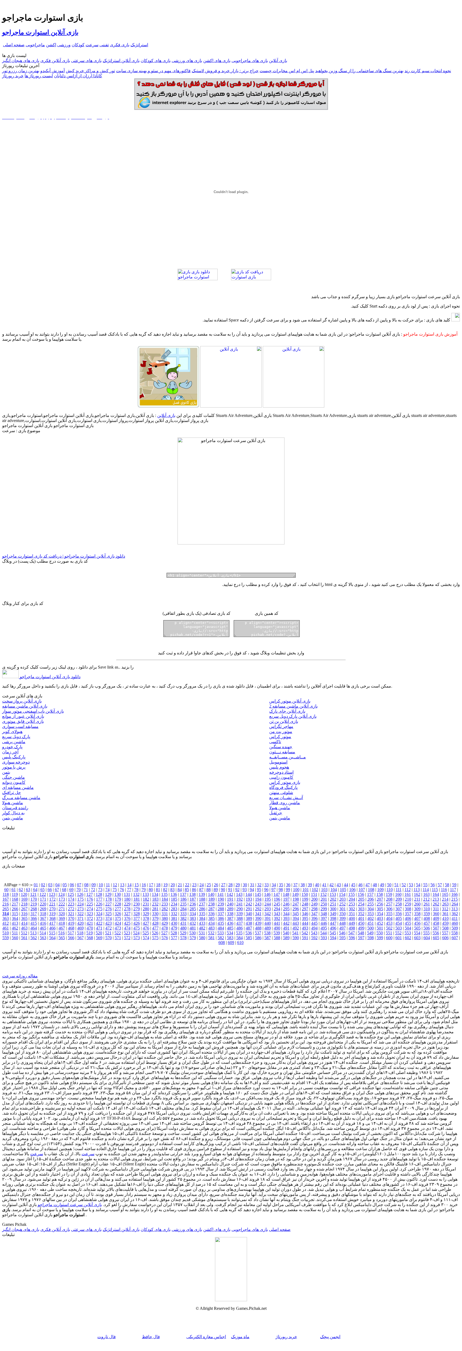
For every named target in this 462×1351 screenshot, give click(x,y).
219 (33, 904)
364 (15, 918)
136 (174, 894)
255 (370, 904)
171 (43, 899)
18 (158, 884)
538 (267, 933)
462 (15, 928)
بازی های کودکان (156, 60)
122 (43, 894)
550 (379, 933)
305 (380, 909)
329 (146, 913)
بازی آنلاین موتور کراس (289, 701)
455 (408, 923)
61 (13, 889)
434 (211, 923)
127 (89, 894)
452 (380, 923)
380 (164, 918)
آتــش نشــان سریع (286, 797)
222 (62, 904)
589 (286, 937)
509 (455, 928)
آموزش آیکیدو (52, 70)
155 (351, 894)
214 (445, 899)
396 (314, 918)
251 (333, 904)
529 (183, 933)
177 (99, 899)
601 (398, 937)
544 (323, 933)
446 (324, 923)
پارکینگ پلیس (13, 757)
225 (90, 904)
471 (99, 928)
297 (305, 909)
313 (454, 909)
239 (221, 904)
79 (143, 889)
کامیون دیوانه (13, 782)
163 (426, 894)
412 (5, 923)
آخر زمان (10, 752)
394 (295, 918)
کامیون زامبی (281, 777)
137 (183, 894)
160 (398, 894)
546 (342, 933)
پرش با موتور (13, 767)
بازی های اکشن (216, 60)
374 (108, 918)
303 (361, 909)
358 (417, 913)
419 (71, 923)
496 (333, 928)
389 (249, 918)
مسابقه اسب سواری (20, 726)
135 (164, 894)
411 (455, 918)
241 (239, 904)
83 (172, 889)
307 (398, 909)
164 (436, 894)
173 (62, 899)
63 (28, 889)
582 (221, 937)
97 (273, 889)
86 (194, 889)
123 (52, 894)
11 (108, 884)
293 (267, 909)
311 (436, 909)
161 (408, 894)
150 (305, 894)
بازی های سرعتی (86, 60)
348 (324, 913)
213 (436, 899)
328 (136, 913)
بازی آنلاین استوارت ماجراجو (40, 32)
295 (286, 909)
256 (380, 904)
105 (343, 889)
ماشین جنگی (13, 777)
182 (146, 899)
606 (445, 937)
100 (296, 889)
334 (193, 913)
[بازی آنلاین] (293, 406)
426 (136, 923)
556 (436, 933)
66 (50, 889)
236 (193, 904)
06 (72, 884)
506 (427, 928)
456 (417, 923)
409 (436, 918)
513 (33, 933)
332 (174, 913)
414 (24, 923)
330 (155, 913)
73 (100, 889)
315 (15, 913)
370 (71, 918)
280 (146, 909)
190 (221, 899)
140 (211, 894)
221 (52, 904)
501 (380, 928)
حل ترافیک (11, 792)
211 (417, 899)
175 (80, 899)
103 (324, 889)
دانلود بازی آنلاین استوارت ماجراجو (49, 676)
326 (118, 913)
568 (90, 937)
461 (5, 928)
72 (93, 889)
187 (193, 899)
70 (78, 889)
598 (370, 937)
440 (267, 923)
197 (286, 899)
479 (174, 928)
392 (277, 918)
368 (52, 918)
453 (389, 923)
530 (192, 933)
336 (211, 913)
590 (295, 937)
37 (295, 884)
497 (342, 928)
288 (221, 909)
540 (286, 933)
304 (370, 909)
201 (324, 899)
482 (202, 928)
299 (324, 909)
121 (33, 894)
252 (342, 904)
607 (455, 937)
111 (399, 889)
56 (432, 884)
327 (127, 913)
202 (333, 899)
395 (305, 918)
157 (370, 894)
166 (454, 894)
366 (33, 918)
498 (352, 928)
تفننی (104, 45)
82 (165, 889)
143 (239, 894)
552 (398, 933)
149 (295, 894)
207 (380, 899)
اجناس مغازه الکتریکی (206, 1336)
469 (80, 928)
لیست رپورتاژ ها (39, 76)
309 (417, 909)
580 (202, 937)
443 (295, 923)
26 (216, 884)
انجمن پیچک (330, 1336)
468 (71, 928)
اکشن (51, 45)
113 (417, 889)
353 (370, 913)
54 (418, 884)
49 (382, 884)
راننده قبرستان (15, 807)
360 (436, 913)
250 (324, 904)
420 (80, 923)
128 (99, 894)
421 (90, 923)
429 (164, 923)
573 (136, 937)
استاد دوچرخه (281, 772)
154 (342, 894)
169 (24, 899)
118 (6, 894)
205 (361, 899)
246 (286, 904)
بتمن (6, 772)
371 (80, 918)
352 (361, 913)
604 (427, 937)
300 (333, 909)
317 (33, 913)
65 (42, 889)
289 (230, 909)
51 (396, 884)
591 (305, 937)
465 (43, 928)
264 (455, 904)
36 (288, 884)
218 (24, 904)
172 (52, 899)
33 (266, 884)
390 (258, 918)
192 (239, 899)
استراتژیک (139, 45)
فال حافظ (151, 1336)
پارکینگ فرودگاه (283, 787)
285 (193, 909)
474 (127, 928)
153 (333, 894)
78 (136, 889)
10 (101, 884)
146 (267, 894)
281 (155, 909)
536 (248, 933)
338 (230, 913)
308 (408, 909)
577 (174, 937)
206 (370, 899)
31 (252, 884)
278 (127, 909)
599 (380, 937)
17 (151, 884)
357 (408, 913)
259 (408, 904)
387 (230, 918)
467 (62, 928)
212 (426, 899)
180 (127, 899)
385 (211, 918)
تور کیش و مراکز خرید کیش (90, 70)
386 (221, 918)
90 (223, 889)
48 (375, 884)
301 (342, 909)
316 (24, 913)
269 (43, 909)
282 (164, 909)
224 (80, 904)
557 (445, 933)
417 (52, 923)
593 (324, 937)
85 (187, 889)
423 (108, 923)
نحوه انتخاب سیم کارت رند (428, 70)
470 (90, 928)
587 (267, 937)
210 (408, 899)
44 (346, 884)
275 (99, 909)
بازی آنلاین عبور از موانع (23, 716)
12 (115, 884)
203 (342, 899)
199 (305, 899)
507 (436, 928)
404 (389, 918)
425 (127, 923)
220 (43, 904)
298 (314, 909)
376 (127, 918)
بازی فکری (119, 45)
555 (426, 933)
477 (155, 928)
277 (118, 909)
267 (24, 909)
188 (202, 899)
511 (15, 933)
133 (146, 894)
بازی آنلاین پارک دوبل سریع (293, 716)
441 (277, 923)
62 (21, 889)
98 (281, 889)
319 (52, 913)
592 (314, 937)
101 (305, 889)
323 (90, 913)
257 (389, 904)
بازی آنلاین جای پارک (287, 711)
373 (99, 918)
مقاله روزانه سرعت (20, 976)
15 (136, 884)
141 (220, 894)
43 (339, 884)
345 (295, 913)
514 (43, 933)
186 (183, 899)
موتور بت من (280, 731)
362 (455, 913)
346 (305, 913)
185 (174, 899)
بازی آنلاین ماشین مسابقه (24, 706)
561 (24, 937)
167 (5, 899)
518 (80, 933)
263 (445, 904)
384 (202, 918)
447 (333, 923)
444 (305, 923)
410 (445, 918)
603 (417, 937)
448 (342, 923)
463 (24, 928)
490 (277, 928)
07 (79, 884)
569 (99, 937)
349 (333, 913)
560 (15, 937)
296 (295, 909)
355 (389, 913)
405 (398, 918)
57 (440, 884)
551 (389, 933)
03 (50, 884)
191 (230, 899)
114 (426, 889)
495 (324, 928)
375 (118, 918)
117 (453, 889)
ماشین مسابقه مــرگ (21, 797)
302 (352, 909)
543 (314, 933)
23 (194, 884)
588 (277, 937)
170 (33, 899)
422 (99, 923)
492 (295, 928)
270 (52, 909)
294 (277, 909)
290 (239, 909)
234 (174, 904)
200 (314, 899)
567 (80, 937)
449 (352, 923)
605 (436, 937)
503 (398, 928)
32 (259, 884)
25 (209, 884)
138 (192, 894)
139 (202, 894)
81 (158, 889)
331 (164, 913)
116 (444, 889)
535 (239, 933)
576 (164, 937)
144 (248, 894)
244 (267, 904)
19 (165, 884)
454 (398, 923)
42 (331, 884)
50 (389, 884)
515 (52, 933)
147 (277, 894)
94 (252, 889)
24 (201, 884)
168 (15, 899)
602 (408, 937)
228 (118, 904)
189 (211, 899)
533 (220, 933)
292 (258, 909)
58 (447, 884)
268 (33, 909)
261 (427, 904)
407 (417, 918)
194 (258, 899)
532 (211, 933)
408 (427, 918)
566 (71, 937)
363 (5, 918)
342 (267, 913)
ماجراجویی (35, 45)
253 (352, 904)
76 (122, 889)
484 (221, 928)
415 (33, 923)
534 (230, 933)
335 (202, 913)
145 (258, 894)
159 (389, 894)
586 (258, 937)
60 (6, 889)
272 (71, 909)
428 (155, 923)
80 (151, 889)
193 (249, 899)
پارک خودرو (12, 746)
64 (35, 889)
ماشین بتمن (12, 818)
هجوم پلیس (279, 767)
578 (183, 937)
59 (454, 884)
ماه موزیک (240, 1336)
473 (118, 928)
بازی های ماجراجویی (250, 60)
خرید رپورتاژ (13, 76)
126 (80, 894)
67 (57, 889)
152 (323, 894)
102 (315, 889)
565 (62, 937)
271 (62, 909)
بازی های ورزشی (187, 60)
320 (62, 913)
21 (180, 884)
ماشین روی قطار (284, 802)
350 (342, 913)
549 (370, 933)
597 (361, 937)
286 (202, 909)
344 (286, 913)
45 (353, 884)
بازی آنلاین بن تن (283, 721)
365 (24, 918)
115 (435, 889)
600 (389, 937)
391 (267, 918)
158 (379, 894)
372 (90, 918)
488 (258, 928)
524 (136, 933)
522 (117, 933)
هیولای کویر (12, 731)
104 (333, 889)
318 (43, 913)
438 (249, 923)
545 (333, 933)
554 (417, 933)
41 (324, 884)
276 (108, 909)
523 (127, 933)
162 (417, 894)
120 (24, 894)
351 (352, 913)
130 (117, 894)
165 (445, 894)
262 (436, 904)
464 (33, 928)
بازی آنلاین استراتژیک (121, 60)
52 (404, 884)
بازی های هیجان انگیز (20, 60)
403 (380, 918)
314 (5, 913)
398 (333, 918)
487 (249, 928)
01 (36, 884)
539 (277, 933)
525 (146, 933)
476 (146, 928)
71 (86, 889)
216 (5, 904)
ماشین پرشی (13, 741)
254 (361, 904)
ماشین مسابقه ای (18, 787)
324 (99, 913)
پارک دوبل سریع (16, 736)
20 (173, 884)
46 (360, 884)
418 (62, 923)
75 (115, 889)
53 (411, 884)
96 (266, 889)
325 (108, 913)
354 (380, 913)
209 (398, 899)
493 (305, 928)
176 (90, 899)
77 (129, 889)
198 (295, 899)
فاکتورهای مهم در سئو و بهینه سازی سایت (153, 70)
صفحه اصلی (14, 45)
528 (174, 933)
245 (277, 904)
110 (390, 889)
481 (193, 928)
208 (389, 899)
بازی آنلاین (278, 60)
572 (127, 937)
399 (342, 918)
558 (454, 933)
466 (52, 928)
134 (155, 894)
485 (230, 928)
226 (99, 904)
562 (33, 937)
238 (211, 904)
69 (71, 889)
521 (108, 933)
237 (202, 904)
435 (221, 923)
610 (240, 942)
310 (427, 909)
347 (314, 913)
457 (427, 923)
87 (201, 889)
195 (267, 899)
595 (342, 937)
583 (230, 937)
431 (183, 923)
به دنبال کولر (13, 813)
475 (136, 928)
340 (249, 913)
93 (244, 889)
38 (303, 884)
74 (107, 889)
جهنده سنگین (280, 746)
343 (277, 913)
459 (445, 923)
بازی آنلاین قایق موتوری (23, 721)
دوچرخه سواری (16, 762)
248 (305, 904)
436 (230, 923)
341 (258, 913)
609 (231, 942)
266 (15, 909)
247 (295, 904)
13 (122, 884)
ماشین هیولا (12, 802)
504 (408, 928)
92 (237, 889)
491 (286, 928)
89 (216, 889)
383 (193, 918)
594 (333, 937)
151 (314, 894)
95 (259, 889)
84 (180, 889)
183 (155, 899)
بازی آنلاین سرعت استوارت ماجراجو (70, 1204)
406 (408, 918)
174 (71, 899)
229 (127, 904)
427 (146, 923)
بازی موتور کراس (284, 782)
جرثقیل (275, 813)
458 (436, 923)
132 (136, 894)
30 (245, 884)
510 (5, 933)
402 (370, 918)
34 (274, 884)
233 (164, 904)
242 (249, 904)
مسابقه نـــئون (282, 752)
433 (202, 923)
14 (129, 884)
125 (71, 894)
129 (108, 894)
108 (371, 889)
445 (314, 923)
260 (417, 904)
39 (310, 884)
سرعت (92, 45)
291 (249, 909)
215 (454, 899)
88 (208, 889)
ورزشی (64, 45)
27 (223, 884)
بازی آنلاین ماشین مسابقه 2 (293, 706)
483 (211, 928)
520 (99, 933)
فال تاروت (106, 1336)
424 (118, 923)
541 (295, 933)
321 (71, 913)
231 (146, 904)
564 (52, 937)
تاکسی (275, 741)
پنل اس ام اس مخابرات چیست (287, 70)
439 (258, 923)
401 (361, 918)
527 (164, 933)
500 (370, 928)
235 (183, 904)
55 (425, 884)
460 (455, 923)
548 (361, 933)
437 (239, 923)
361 (445, 913)
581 (211, 937)
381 (174, 918)
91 (230, 889)
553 (408, 933)
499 (361, 928)
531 (202, 933)
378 (146, 918)
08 (86, 884)
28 (230, 884)
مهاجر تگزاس (281, 726)
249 (314, 904)
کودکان (78, 45)
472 (108, 928)
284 (183, 909)
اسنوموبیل (278, 762)
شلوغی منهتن (281, 792)
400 (352, 918)
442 (286, 923)
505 (417, 928)
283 (174, 909)
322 (80, 913)
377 (136, 918)
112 (408, 889)
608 (221, 942)
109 (380, 889)
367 (43, 918)
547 (351, 933)
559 (5, 937)
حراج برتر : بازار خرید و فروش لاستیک (225, 70)
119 (15, 894)
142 (230, 894)
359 (427, 913)
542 (305, 933)
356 (398, 913)
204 (352, 899)
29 (238, 884)
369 (62, 918)
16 (144, 884)
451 (370, 923)
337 (221, 913)
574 (146, 937)
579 (193, 937)
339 (239, 913)
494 (314, 928)
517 (71, 933)
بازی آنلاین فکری (55, 60)
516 (61, 933)
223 (71, 904)
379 (155, 918)
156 (361, 894)
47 (367, 884)
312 (445, 909)
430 (174, 923)
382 (183, 918)
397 (324, 918)
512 (24, 933)
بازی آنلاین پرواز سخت (22, 701)
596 (352, 937)
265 (5, 909)
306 (389, 909)
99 (288, 889)
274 (90, 909)
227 (108, 904)
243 (258, 904)
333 (183, 913)
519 (89, 933)
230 (136, 904)
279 (136, 909)
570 (108, 937)
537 (258, 933)
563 (43, 937)
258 (398, 904)
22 (187, 884)
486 (239, 928)
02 (43, 884)
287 (211, 909)
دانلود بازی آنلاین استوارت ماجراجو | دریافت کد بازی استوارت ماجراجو (63, 556)
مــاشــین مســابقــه (287, 757)
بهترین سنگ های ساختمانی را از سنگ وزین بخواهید (359, 70)
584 (239, 937)
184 (164, 899)
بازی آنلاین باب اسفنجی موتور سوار (33, 711)
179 (118, 899)
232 (155, 904)
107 (362, 889)
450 (361, 923)
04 (57, 884)
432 (193, 923)
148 (286, 894)
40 (317, 884)
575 (155, 937)
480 (183, 928)
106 (352, 889)
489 (267, 928)
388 (239, 918)
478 (164, 928)
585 (249, 937)
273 (80, 909)
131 (127, 894)
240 (230, 904)
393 (286, 918)
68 (64, 889)
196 (277, 899)
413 (15, 923)
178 (108, 899)
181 (136, 899)
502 (389, 928)
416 (43, 923)
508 (445, 928)
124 (61, 894)
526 (155, 933)
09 (93, 884)
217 (15, 904)
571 (118, 937)
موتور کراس (280, 736)
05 (65, 884)
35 (281, 884)
